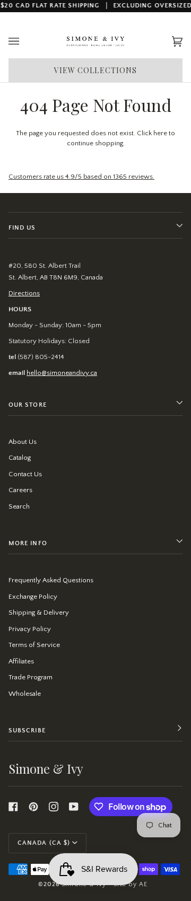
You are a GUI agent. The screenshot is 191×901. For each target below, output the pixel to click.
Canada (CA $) (44, 842)
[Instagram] (53, 806)
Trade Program (30, 677)
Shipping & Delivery (38, 612)
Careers (20, 490)
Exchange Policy (32, 596)
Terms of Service (34, 645)
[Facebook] (13, 806)
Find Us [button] (22, 227)
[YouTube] (74, 806)
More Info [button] (27, 543)
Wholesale (24, 693)
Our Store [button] (27, 404)
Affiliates (21, 661)
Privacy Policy (29, 629)
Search (19, 506)
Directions (24, 293)
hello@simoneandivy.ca (62, 373)
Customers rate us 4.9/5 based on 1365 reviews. (81, 176)
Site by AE (130, 884)
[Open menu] (24, 41)
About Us (22, 441)
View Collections (95, 70)
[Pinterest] (33, 806)
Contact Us (25, 474)
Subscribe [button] (27, 730)
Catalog (19, 457)
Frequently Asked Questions (50, 580)
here (160, 133)
